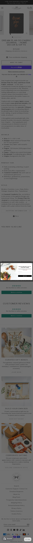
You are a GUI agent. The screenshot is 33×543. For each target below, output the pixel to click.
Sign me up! (25, 275)
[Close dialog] (31, 263)
